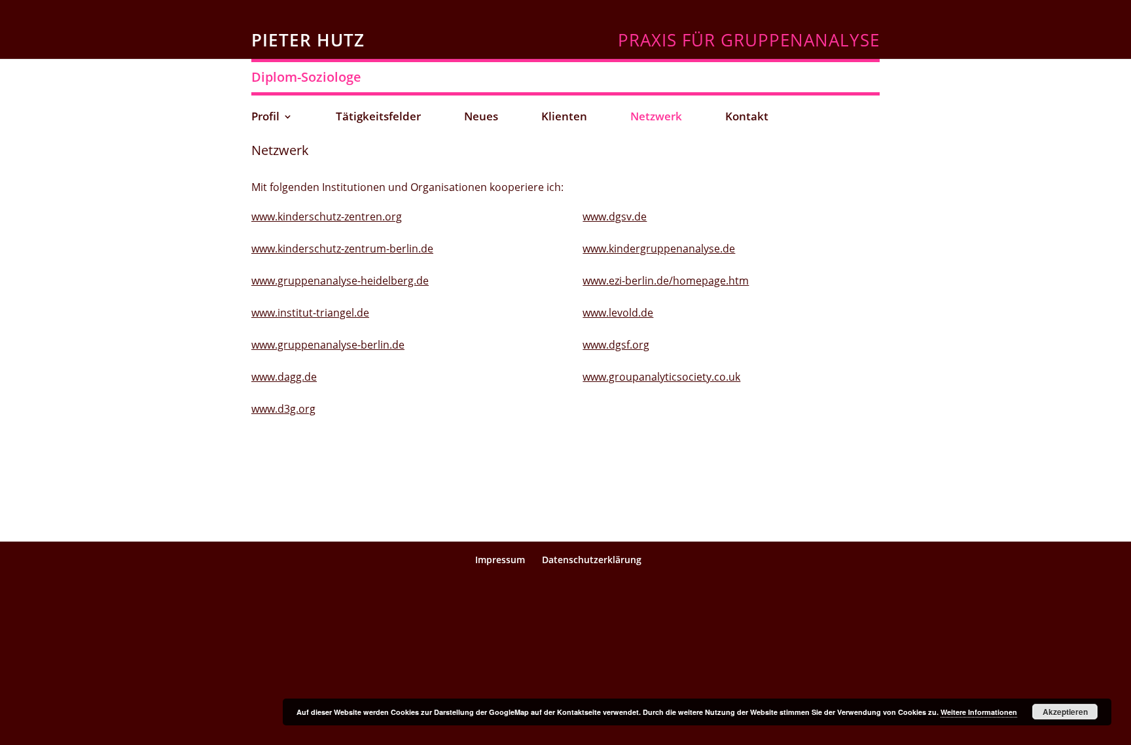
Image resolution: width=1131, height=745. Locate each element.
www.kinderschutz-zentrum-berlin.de (342, 248)
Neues (481, 118)
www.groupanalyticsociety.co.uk (661, 377)
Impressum (500, 559)
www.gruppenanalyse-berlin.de (327, 345)
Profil (265, 118)
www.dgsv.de (615, 216)
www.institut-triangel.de (310, 312)
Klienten (564, 118)
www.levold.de (618, 312)
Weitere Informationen (979, 712)
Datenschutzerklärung (591, 559)
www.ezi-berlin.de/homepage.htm (666, 280)
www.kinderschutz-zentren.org (326, 216)
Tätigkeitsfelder (378, 118)
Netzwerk (656, 118)
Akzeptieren (1065, 712)
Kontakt (746, 118)
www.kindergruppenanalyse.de (659, 248)
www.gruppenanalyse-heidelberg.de (340, 280)
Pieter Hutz (308, 40)
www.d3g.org (283, 409)
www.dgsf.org (616, 345)
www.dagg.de (284, 377)
